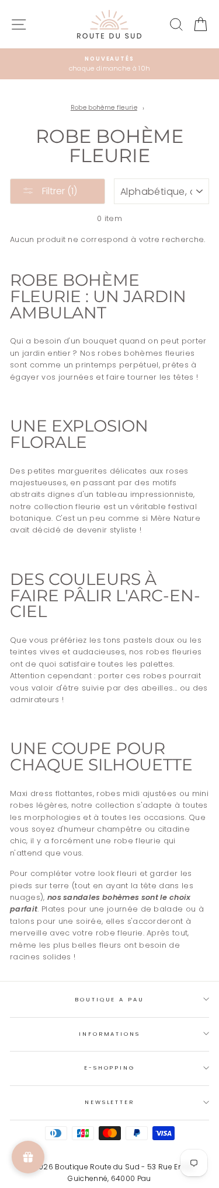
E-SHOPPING (109, 1067)
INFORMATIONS (109, 1034)
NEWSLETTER (109, 1102)
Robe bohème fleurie (104, 107)
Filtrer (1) (58, 191)
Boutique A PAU (109, 999)
